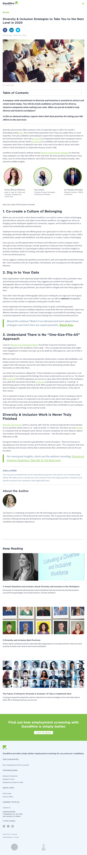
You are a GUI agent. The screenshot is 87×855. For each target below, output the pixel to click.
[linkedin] (11, 30)
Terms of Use (6, 834)
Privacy (16, 837)
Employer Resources (10, 776)
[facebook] (5, 30)
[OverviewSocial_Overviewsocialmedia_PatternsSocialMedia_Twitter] (12, 826)
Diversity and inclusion (12, 425)
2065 (21, 133)
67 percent (36, 141)
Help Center (7, 793)
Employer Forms (8, 779)
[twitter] (18, 30)
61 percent (40, 382)
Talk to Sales (43, 733)
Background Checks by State (13, 782)
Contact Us (7, 808)
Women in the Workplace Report (24, 345)
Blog (6, 12)
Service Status (8, 797)
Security (14, 834)
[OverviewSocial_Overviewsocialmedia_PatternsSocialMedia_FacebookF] (8, 826)
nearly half (11, 379)
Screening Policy (8, 837)
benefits (79, 428)
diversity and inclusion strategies (55, 152)
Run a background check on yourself (16, 765)
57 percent (36, 138)
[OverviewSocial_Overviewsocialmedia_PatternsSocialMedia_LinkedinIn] (4, 826)
